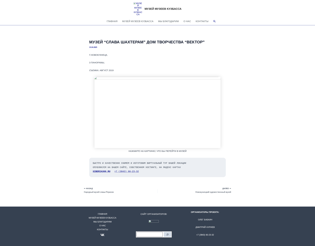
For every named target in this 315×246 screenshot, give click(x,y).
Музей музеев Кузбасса (163, 8)
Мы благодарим (168, 21)
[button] (214, 21)
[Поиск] (167, 234)
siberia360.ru (101, 171)
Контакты (202, 21)
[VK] (102, 235)
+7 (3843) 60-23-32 (126, 171)
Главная (112, 21)
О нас (187, 21)
